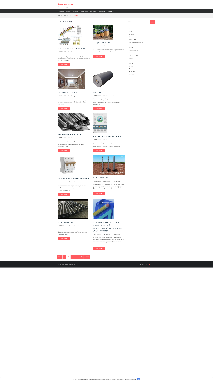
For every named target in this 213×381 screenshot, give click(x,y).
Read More (64, 64)
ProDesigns (151, 264)
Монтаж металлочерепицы (71, 48)
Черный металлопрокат (70, 134)
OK (139, 379)
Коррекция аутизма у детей (107, 136)
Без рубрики (132, 29)
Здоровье (131, 34)
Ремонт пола (65, 4)
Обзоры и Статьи (134, 55)
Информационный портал (136, 42)
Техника (131, 68)
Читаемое (75, 11)
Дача (130, 31)
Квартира (131, 45)
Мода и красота (133, 50)
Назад (59, 256)
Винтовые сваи (100, 177)
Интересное (84, 11)
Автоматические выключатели (73, 178)
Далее (87, 256)
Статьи (131, 66)
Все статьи (93, 11)
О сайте (68, 11)
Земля (130, 37)
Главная (61, 11)
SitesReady (71, 52)
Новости (131, 53)
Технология (132, 71)
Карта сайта (102, 11)
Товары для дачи (101, 42)
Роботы (131, 63)
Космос (131, 47)
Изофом (97, 92)
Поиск (129, 21)
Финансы (131, 74)
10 (81, 256)
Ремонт (131, 58)
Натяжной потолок (67, 92)
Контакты (110, 11)
